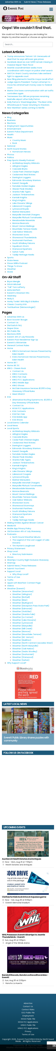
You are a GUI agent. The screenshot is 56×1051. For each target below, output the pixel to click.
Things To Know (14, 266)
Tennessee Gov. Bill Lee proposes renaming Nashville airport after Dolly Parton (28, 97)
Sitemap (11, 562)
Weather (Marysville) (22, 625)
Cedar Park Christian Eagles (25, 171)
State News (12, 260)
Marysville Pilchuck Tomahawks (27, 217)
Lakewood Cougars (21, 206)
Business (11, 120)
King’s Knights (19, 468)
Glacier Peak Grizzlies (22, 188)
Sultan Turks (18, 251)
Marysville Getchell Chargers (26, 214)
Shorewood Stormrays (23, 505)
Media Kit (11, 525)
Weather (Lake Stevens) (24, 620)
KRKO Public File (28, 1025)
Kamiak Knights (19, 197)
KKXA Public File (28, 1018)
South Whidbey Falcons (23, 243)
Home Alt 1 (12, 362)
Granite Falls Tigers (21, 191)
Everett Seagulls (20, 183)
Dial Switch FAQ (14, 325)
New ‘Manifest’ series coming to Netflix (25, 107)
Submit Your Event (16, 568)
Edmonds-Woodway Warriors (26, 180)
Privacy (28, 1031)
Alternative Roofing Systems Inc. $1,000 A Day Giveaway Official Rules (32, 401)
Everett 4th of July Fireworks (20, 336)
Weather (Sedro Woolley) (24, 651)
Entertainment (14, 128)
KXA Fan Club (18, 414)
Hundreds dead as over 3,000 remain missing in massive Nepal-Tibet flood (30, 63)
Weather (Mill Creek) (22, 628)
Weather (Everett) (16, 588)
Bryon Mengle (13, 281)
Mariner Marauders (21, 211)
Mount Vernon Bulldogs (23, 226)
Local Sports (13, 428)
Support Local (13, 571)
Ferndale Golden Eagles (23, 186)
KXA (9, 396)
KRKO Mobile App (20, 382)
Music (10, 137)
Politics (10, 157)
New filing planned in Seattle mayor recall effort (30, 79)
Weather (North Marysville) (25, 645)
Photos (10, 154)
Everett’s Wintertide (16, 342)
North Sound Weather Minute (26, 537)
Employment (28, 1015)
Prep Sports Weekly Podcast (21, 160)
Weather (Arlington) (22, 594)
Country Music (19, 140)
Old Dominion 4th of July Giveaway (24, 531)
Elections (11, 123)
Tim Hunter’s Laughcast (23, 545)
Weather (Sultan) (20, 660)
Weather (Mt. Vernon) (23, 637)
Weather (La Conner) (22, 617)
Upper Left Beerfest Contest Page (24, 582)
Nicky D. (10, 298)
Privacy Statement (16, 548)
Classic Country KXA (17, 304)
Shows (10, 557)
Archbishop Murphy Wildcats (26, 163)
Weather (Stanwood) (22, 657)
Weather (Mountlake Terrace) (26, 634)
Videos (10, 585)
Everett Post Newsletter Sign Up (22, 339)
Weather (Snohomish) (23, 654)
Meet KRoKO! (18, 394)
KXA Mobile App (19, 417)
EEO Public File (13, 331)
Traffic (10, 580)
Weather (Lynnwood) (22, 622)
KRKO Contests (19, 374)
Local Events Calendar (18, 422)
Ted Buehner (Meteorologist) (21, 307)
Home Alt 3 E (13, 365)
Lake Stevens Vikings (22, 203)
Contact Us (12, 322)
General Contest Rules (18, 345)
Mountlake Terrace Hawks (24, 229)
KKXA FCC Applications (23, 408)
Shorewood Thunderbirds (24, 237)
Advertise (28, 1003)
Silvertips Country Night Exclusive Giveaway (28, 560)
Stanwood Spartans (22, 249)
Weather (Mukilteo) (21, 640)
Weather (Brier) (19, 600)
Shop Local (12, 551)
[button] (51, 9)
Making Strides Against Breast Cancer (25, 522)
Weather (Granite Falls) (23, 614)
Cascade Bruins (19, 168)
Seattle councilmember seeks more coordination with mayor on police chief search (30, 69)
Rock (14, 143)
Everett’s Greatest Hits (18, 292)
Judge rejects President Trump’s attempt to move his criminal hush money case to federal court (29, 85)
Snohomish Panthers (22, 240)
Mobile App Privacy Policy (19, 528)
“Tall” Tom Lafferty (16, 287)
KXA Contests (19, 411)
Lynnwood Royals (20, 208)
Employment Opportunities (20, 126)
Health (10, 134)
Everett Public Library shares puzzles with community (26, 739)
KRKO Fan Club (19, 376)
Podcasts (11, 534)
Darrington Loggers (21, 177)
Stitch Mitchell (14, 284)
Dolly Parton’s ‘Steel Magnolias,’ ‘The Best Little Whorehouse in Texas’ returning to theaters (29, 103)
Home (10, 348)
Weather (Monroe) (21, 631)
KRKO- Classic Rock (16, 368)
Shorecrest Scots (20, 234)
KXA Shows (17, 419)
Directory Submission (22, 554)
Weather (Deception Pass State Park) (30, 605)
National (11, 146)
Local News (12, 425)
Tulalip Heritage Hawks (23, 254)
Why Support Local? (16, 662)
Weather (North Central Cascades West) (32, 642)
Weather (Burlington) (22, 602)
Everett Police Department (20, 131)
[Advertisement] (28, 18)
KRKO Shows (18, 385)
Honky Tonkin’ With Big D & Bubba (23, 301)
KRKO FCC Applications (23, 379)
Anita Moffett (13, 290)
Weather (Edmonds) (22, 608)
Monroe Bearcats (20, 223)
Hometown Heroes (21, 151)
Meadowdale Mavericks (23, 220)
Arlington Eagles (20, 166)
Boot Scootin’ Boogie (17, 319)
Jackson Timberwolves (23, 194)
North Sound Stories (16, 148)
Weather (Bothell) (21, 597)
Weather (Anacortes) (22, 591)
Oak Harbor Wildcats (22, 231)
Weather (11, 269)
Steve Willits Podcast (17, 263)
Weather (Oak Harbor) (23, 648)
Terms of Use (13, 577)
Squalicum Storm (20, 246)
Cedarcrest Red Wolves (23, 174)
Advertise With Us (13, 2)
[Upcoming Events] (28, 844)
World (10, 271)
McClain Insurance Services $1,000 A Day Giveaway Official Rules (31, 389)
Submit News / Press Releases (37, 2)
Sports (10, 257)
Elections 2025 (14, 334)
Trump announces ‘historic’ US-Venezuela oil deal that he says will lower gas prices (28, 57)
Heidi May (11, 295)
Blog (9, 117)
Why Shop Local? (20, 574)
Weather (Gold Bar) (22, 611)
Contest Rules (28, 1009)
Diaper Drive (13, 328)
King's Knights (19, 200)
